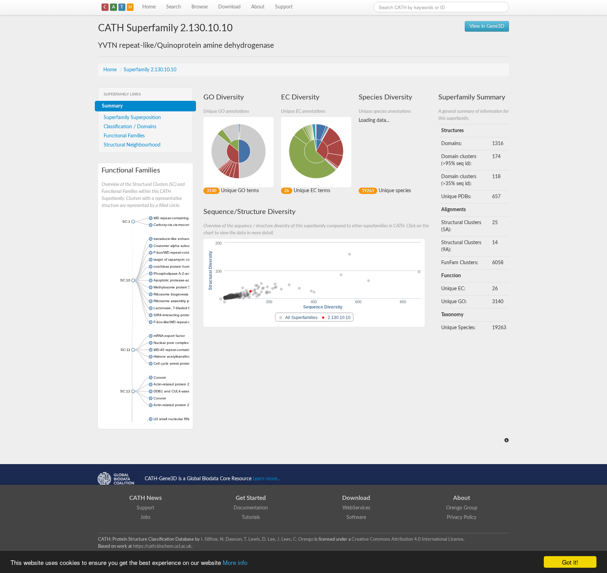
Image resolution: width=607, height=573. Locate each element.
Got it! (570, 562)
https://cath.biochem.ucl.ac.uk (162, 546)
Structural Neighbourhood (132, 145)
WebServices (356, 508)
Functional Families (124, 136)
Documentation (251, 508)
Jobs (145, 517)
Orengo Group (461, 508)
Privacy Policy (461, 517)
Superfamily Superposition (132, 117)
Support (284, 7)
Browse (199, 7)
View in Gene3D (486, 26)
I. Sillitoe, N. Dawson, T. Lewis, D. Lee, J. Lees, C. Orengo (257, 539)
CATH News (145, 498)
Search (173, 7)
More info (235, 562)
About (258, 7)
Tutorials (251, 517)
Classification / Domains (130, 126)
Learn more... (266, 478)
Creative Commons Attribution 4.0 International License (407, 539)
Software (356, 517)
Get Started (251, 498)
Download (229, 7)
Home (149, 7)
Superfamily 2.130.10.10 (150, 69)
